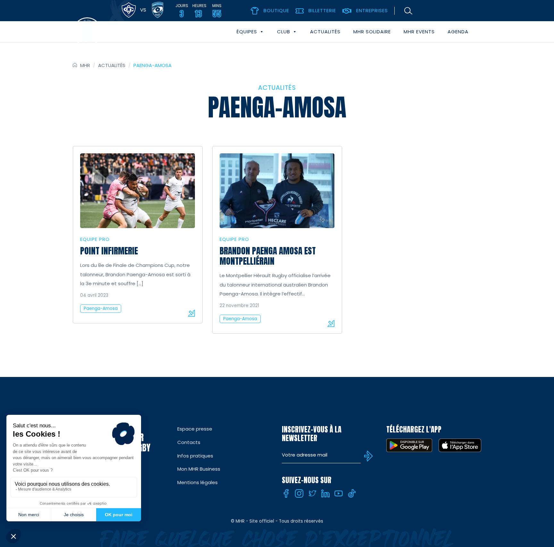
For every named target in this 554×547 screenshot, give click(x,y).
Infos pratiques (195, 455)
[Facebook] (286, 493)
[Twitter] (312, 493)
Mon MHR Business (198, 469)
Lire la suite (191, 313)
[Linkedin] (325, 493)
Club (283, 31)
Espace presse (194, 428)
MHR (85, 65)
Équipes (247, 31)
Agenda (458, 31)
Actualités (325, 31)
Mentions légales (197, 482)
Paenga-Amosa (101, 308)
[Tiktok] (352, 493)
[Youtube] (338, 493)
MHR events (419, 31)
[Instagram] (299, 493)
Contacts (188, 442)
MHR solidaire (372, 31)
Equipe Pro (95, 239)
